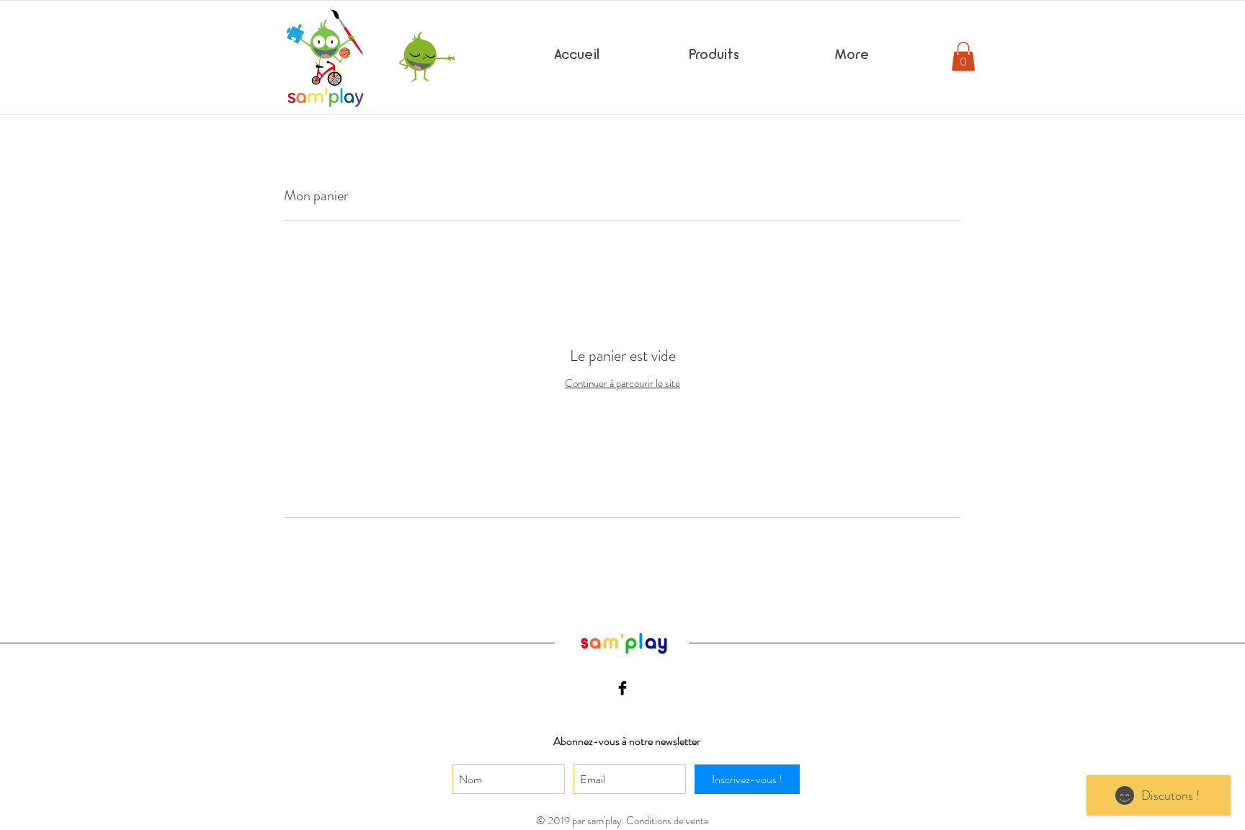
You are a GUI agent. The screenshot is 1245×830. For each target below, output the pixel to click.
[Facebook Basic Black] (622, 688)
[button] (963, 56)
